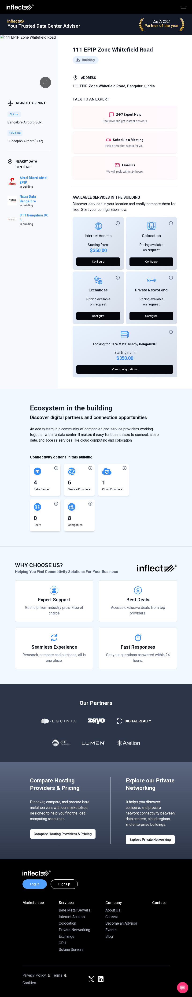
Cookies (29, 983)
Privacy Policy (34, 975)
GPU (62, 943)
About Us (112, 910)
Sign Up (64, 884)
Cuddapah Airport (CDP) (25, 141)
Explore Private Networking (150, 839)
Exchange (66, 936)
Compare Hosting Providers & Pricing (63, 834)
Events (111, 930)
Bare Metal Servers (74, 910)
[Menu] (183, 7)
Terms (57, 975)
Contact (159, 902)
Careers (111, 917)
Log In (34, 884)
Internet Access (98, 236)
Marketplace (33, 902)
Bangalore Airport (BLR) (25, 122)
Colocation (151, 236)
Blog (109, 936)
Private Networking (151, 290)
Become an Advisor (121, 923)
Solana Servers (71, 949)
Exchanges (98, 290)
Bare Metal (119, 344)
